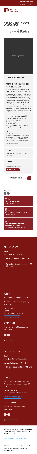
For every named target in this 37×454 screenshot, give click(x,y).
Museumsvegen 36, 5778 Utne (14, 166)
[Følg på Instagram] (8, 335)
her (17, 143)
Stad (10, 162)
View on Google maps (12, 397)
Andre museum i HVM (26, 1)
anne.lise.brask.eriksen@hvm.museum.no (17, 140)
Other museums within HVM (25, 4)
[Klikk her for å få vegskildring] (29, 178)
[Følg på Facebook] (5, 335)
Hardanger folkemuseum (12, 165)
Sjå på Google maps (12, 317)
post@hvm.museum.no (19, 122)
